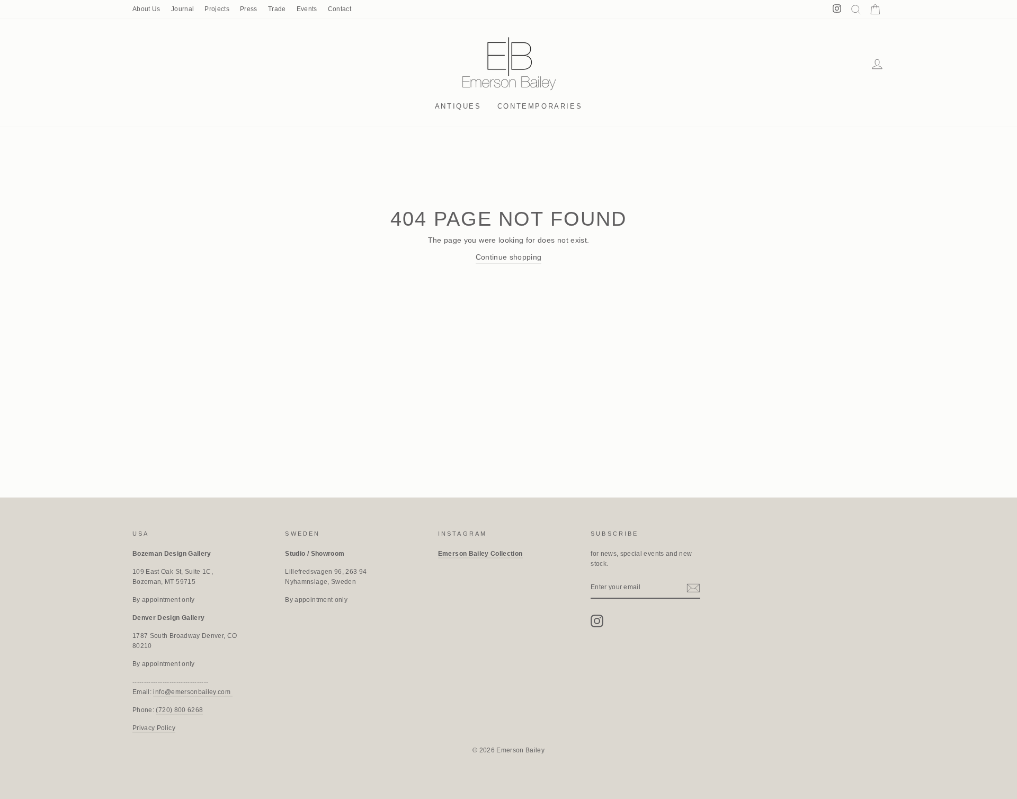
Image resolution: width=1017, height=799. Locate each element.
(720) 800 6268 (179, 710)
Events (307, 9)
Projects (216, 9)
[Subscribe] (693, 587)
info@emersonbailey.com (192, 692)
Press (248, 9)
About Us (146, 9)
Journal (182, 9)
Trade (277, 9)
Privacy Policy (153, 728)
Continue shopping (509, 257)
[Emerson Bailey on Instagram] (597, 621)
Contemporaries (539, 106)
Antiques (458, 106)
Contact (339, 9)
